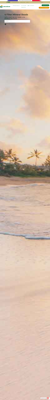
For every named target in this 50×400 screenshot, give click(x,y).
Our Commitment (31, 5)
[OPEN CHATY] (48, 398)
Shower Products (16, 5)
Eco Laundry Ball (23, 5)
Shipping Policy (23, 7)
